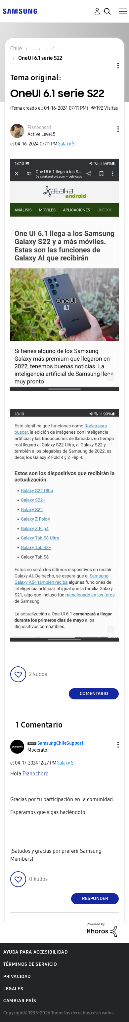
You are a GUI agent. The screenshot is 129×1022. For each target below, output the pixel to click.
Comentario (94, 693)
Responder (95, 898)
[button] (107, 129)
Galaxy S (66, 144)
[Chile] (20, 11)
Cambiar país (19, 1000)
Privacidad (17, 976)
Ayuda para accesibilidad (35, 952)
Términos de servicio (30, 964)
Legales (13, 989)
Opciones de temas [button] (107, 65)
